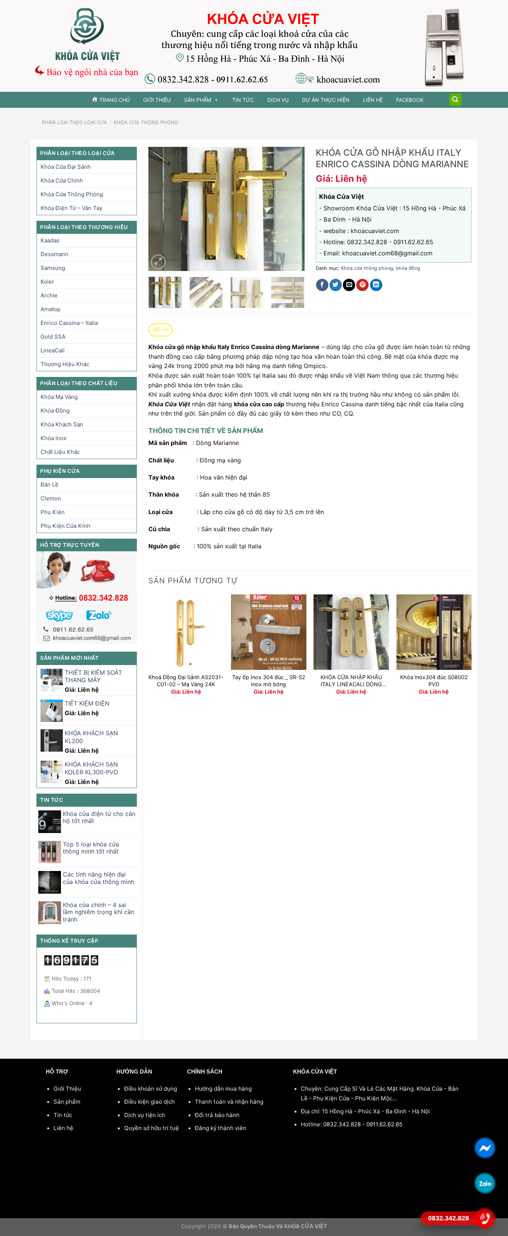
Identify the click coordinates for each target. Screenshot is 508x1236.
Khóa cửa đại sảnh (66, 166)
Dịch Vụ (278, 100)
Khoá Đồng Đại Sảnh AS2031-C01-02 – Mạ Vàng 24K (186, 680)
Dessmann (54, 254)
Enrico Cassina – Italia (69, 322)
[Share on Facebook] (322, 285)
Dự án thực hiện (326, 100)
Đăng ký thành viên (220, 1128)
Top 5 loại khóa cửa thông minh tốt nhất (91, 848)
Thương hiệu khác (65, 364)
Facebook (410, 100)
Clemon (51, 498)
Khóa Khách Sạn (62, 424)
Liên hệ (373, 100)
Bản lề (49, 484)
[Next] (292, 209)
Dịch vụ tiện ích (144, 1115)
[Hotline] (484, 1218)
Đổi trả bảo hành (217, 1115)
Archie (49, 295)
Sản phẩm (197, 100)
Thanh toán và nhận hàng (229, 1101)
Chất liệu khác (60, 451)
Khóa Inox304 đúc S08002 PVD (434, 680)
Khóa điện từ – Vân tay (71, 208)
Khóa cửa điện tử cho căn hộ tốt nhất (99, 817)
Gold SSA (53, 336)
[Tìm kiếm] (455, 100)
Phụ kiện (53, 512)
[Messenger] (484, 1147)
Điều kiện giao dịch (149, 1101)
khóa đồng (55, 410)
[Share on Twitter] (335, 285)
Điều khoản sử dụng (150, 1088)
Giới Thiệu (157, 100)
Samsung (53, 267)
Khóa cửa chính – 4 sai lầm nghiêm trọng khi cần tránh (98, 912)
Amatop (51, 309)
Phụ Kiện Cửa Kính (65, 525)
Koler (47, 281)
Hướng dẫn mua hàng (223, 1088)
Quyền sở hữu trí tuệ (151, 1128)
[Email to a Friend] (349, 285)
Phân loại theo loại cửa (74, 122)
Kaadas (50, 240)
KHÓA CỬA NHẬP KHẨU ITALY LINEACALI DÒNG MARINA (351, 681)
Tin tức (243, 100)
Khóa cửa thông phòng (146, 122)
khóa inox (54, 438)
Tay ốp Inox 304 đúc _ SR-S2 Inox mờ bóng (268, 680)
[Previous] (161, 209)
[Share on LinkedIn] (376, 285)
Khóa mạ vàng (59, 396)
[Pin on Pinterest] (362, 285)
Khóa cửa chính (62, 180)
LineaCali (53, 350)
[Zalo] (484, 1183)
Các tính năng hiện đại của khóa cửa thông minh (98, 878)
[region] (254, 46)
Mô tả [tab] (160, 329)
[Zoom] (158, 262)
